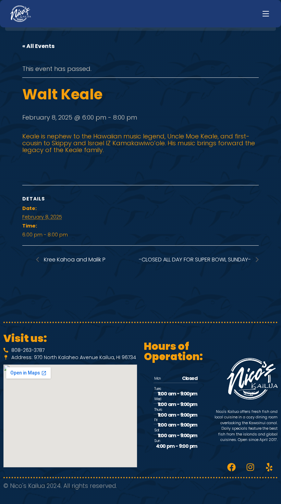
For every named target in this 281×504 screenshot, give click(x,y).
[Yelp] (269, 467)
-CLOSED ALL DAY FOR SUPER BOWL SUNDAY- (195, 259)
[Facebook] (231, 467)
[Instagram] (250, 467)
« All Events (38, 46)
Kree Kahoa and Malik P (74, 259)
